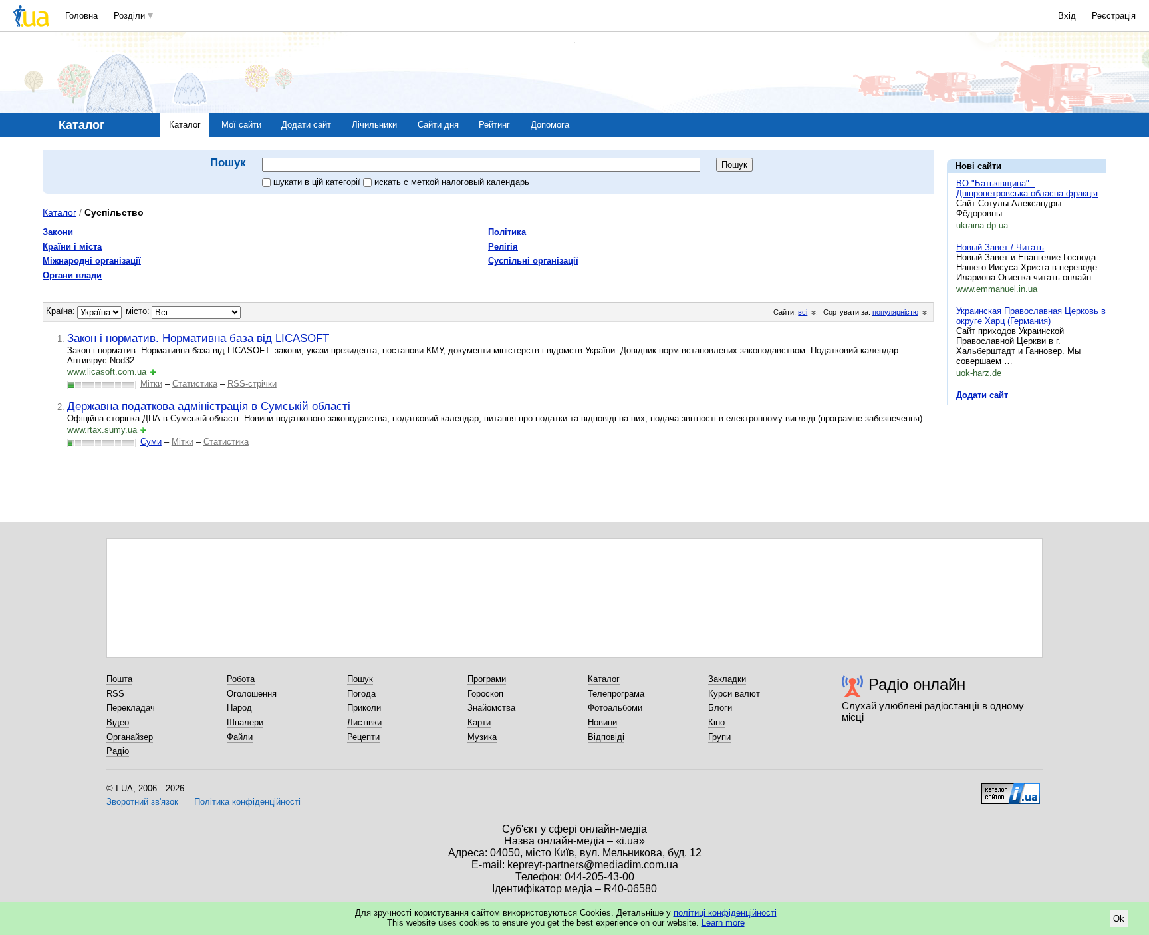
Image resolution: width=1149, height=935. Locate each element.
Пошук (360, 679)
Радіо (117, 751)
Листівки (364, 722)
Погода (361, 694)
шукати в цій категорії (318, 182)
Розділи (129, 16)
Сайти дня (438, 125)
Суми (151, 442)
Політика (507, 232)
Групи (719, 737)
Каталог (185, 125)
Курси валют (734, 694)
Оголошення (252, 694)
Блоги (720, 708)
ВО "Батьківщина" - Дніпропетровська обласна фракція (1027, 188)
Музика (482, 737)
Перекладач (130, 708)
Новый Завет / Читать (1000, 247)
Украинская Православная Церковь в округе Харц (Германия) (1031, 316)
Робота (241, 679)
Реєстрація (1114, 16)
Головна (81, 16)
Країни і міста (72, 247)
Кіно (716, 722)
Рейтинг (494, 125)
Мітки (151, 384)
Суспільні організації (533, 261)
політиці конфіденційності (725, 913)
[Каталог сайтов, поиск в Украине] (1010, 788)
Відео (117, 722)
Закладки (727, 679)
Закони (58, 232)
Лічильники (374, 125)
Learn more (723, 923)
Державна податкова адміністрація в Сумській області (208, 406)
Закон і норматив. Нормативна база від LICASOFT (198, 338)
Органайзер (129, 737)
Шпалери (245, 722)
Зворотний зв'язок (142, 802)
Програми (486, 679)
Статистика (194, 384)
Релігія (503, 247)
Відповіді (606, 737)
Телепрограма (616, 694)
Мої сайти (241, 125)
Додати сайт (306, 125)
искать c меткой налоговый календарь (451, 182)
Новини (602, 722)
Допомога (550, 125)
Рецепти (363, 737)
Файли (240, 737)
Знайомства (491, 708)
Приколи (364, 708)
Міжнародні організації (92, 261)
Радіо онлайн (916, 684)
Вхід (1067, 16)
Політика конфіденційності (247, 802)
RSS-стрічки (252, 384)
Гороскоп (485, 694)
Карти (479, 722)
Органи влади (72, 275)
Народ (239, 708)
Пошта (119, 679)
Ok (1118, 919)
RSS (115, 694)
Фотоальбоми (615, 708)
